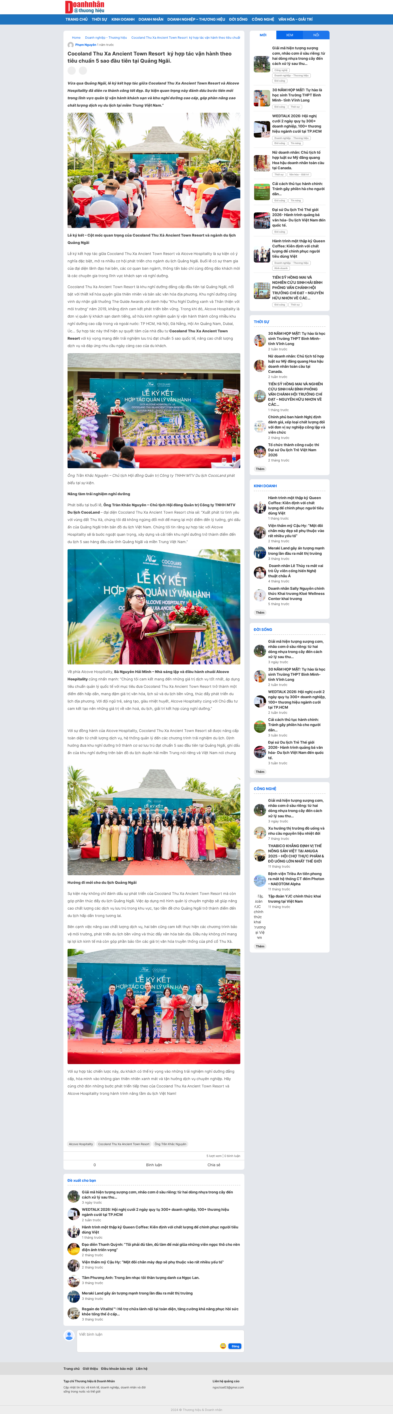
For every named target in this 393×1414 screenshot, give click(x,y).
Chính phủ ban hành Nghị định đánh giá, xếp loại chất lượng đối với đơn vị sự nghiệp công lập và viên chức (296, 425)
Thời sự (295, 106)
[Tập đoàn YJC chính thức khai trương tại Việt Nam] (260, 917)
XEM (289, 35)
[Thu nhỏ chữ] (72, 71)
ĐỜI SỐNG (238, 19)
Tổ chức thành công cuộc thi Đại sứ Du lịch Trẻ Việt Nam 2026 (293, 450)
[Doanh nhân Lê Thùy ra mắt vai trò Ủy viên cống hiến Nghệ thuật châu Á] (260, 573)
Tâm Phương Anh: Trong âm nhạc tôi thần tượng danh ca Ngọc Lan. (141, 1277)
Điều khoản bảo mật (117, 1369)
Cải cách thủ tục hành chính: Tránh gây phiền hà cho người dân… (298, 189)
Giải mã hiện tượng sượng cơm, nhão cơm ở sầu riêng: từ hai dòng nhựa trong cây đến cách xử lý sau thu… (157, 1194)
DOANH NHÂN (151, 19)
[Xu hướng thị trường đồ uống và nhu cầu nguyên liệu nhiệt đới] (260, 833)
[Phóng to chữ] (83, 71)
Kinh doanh (281, 268)
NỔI (316, 35)
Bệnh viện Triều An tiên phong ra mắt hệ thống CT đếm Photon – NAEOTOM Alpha (296, 879)
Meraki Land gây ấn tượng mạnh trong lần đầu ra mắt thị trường (137, 1293)
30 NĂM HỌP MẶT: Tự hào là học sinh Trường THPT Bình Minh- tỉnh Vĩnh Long (297, 95)
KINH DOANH (123, 19)
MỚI (263, 35)
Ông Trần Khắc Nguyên (170, 1144)
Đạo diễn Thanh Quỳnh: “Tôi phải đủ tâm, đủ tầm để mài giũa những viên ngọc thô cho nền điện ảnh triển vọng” (161, 1247)
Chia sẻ (214, 1165)
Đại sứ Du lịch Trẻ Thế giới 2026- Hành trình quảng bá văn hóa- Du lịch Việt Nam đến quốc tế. (296, 750)
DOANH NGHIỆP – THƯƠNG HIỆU (196, 19)
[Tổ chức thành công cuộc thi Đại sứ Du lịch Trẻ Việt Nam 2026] (260, 452)
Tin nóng (296, 143)
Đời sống (279, 80)
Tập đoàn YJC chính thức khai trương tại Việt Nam (294, 898)
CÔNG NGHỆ (263, 19)
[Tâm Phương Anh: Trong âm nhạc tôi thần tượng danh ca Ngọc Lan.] (74, 1282)
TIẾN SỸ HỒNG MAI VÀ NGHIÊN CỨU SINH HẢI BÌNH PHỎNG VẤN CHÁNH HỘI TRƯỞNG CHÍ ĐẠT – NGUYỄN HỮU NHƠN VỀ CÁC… (298, 287)
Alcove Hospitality (81, 1144)
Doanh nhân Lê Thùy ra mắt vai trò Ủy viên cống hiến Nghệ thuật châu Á (295, 571)
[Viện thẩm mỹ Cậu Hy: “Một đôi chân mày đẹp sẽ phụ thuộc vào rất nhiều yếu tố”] (74, 1266)
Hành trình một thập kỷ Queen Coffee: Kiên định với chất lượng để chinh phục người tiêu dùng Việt (160, 1229)
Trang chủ (71, 1369)
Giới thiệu (90, 1369)
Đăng (235, 1346)
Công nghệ (280, 70)
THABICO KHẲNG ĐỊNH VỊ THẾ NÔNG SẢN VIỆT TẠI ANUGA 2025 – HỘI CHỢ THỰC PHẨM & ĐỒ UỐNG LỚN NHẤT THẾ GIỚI (296, 854)
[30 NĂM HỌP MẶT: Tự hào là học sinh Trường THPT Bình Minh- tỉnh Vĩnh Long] (262, 98)
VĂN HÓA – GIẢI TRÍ (295, 19)
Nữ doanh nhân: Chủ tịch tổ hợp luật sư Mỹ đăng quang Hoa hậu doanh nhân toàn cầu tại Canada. (296, 364)
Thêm (260, 469)
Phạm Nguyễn (85, 45)
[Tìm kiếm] (316, 7)
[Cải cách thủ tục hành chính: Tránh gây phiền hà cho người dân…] (262, 192)
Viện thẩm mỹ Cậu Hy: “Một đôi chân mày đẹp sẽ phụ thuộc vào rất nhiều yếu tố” (153, 1262)
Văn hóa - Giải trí (299, 174)
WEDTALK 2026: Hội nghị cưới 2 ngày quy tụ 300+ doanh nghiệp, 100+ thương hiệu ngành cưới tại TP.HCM (155, 1212)
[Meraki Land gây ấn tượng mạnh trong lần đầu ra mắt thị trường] (74, 1297)
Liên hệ (142, 1369)
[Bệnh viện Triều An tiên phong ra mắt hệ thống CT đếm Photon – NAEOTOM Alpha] (260, 881)
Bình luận (154, 1165)
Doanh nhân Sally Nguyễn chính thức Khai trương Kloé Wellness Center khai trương (296, 593)
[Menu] (325, 7)
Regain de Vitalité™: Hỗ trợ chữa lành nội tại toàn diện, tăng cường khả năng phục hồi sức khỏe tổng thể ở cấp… (160, 1311)
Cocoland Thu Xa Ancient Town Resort (123, 1144)
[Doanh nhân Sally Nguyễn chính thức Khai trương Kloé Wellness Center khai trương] (260, 596)
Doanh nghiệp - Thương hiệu (291, 75)
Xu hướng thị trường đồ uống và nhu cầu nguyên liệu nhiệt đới (296, 831)
